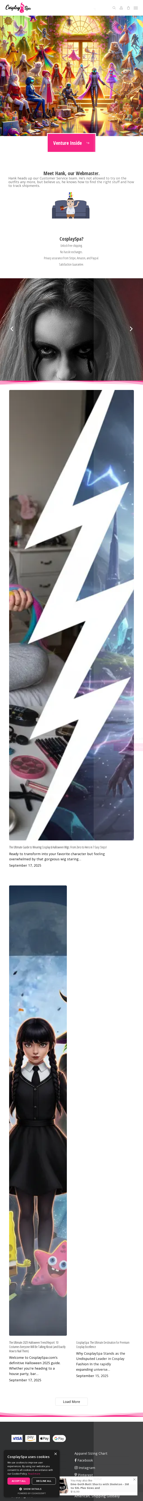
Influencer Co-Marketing (93, 1482)
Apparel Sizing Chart (90, 1453)
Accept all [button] (19, 1481)
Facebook (85, 1460)
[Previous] (4, 329)
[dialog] (32, 1473)
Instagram (86, 1467)
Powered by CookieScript (32, 1493)
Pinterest (85, 1475)
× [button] (55, 1454)
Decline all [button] (43, 1481)
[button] (136, 8)
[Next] (138, 329)
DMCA (79, 1489)
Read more (34, 1473)
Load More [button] (71, 1401)
